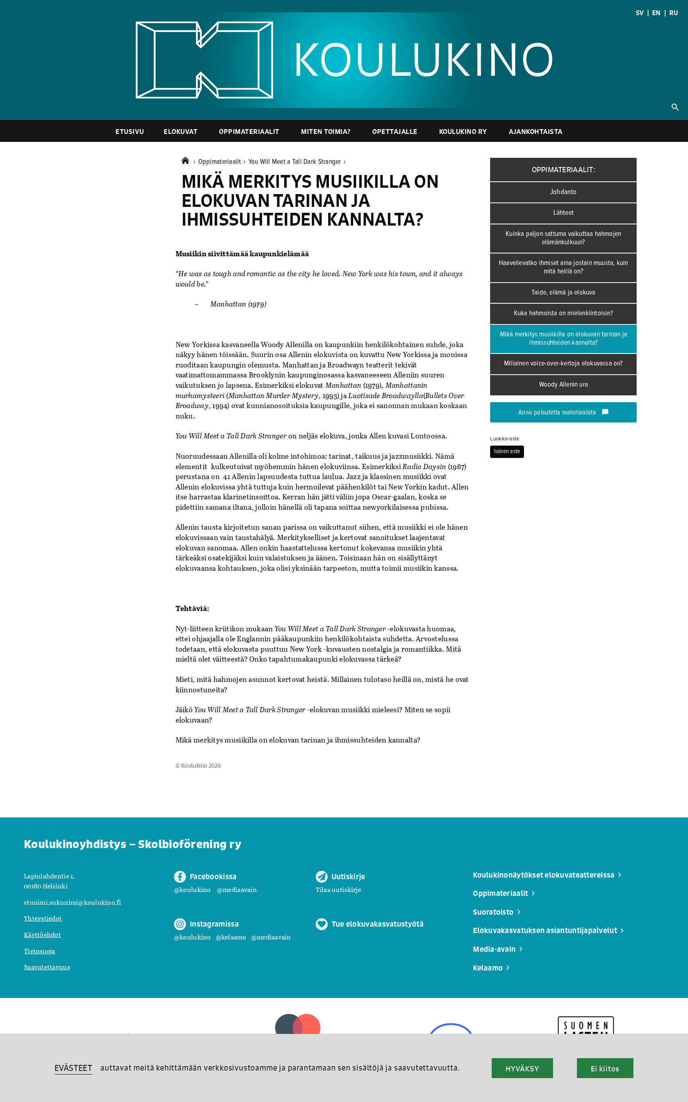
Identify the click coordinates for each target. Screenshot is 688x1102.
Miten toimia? (326, 131)
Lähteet (563, 213)
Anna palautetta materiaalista (563, 413)
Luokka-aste (504, 439)
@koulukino (192, 889)
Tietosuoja (39, 950)
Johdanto (563, 192)
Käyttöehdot (42, 934)
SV (640, 13)
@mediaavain (237, 889)
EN (656, 13)
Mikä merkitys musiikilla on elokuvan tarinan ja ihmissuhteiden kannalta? (563, 339)
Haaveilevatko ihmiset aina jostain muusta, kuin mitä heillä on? (563, 267)
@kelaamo (231, 936)
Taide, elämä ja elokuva (564, 292)
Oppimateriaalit (249, 131)
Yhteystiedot (43, 918)
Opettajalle (395, 131)
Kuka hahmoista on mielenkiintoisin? (563, 313)
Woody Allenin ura (563, 384)
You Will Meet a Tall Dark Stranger (297, 162)
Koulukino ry (463, 131)
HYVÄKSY (522, 1068)
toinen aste (507, 452)
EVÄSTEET (73, 1068)
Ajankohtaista (536, 131)
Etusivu (129, 131)
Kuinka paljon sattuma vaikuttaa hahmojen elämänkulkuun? (563, 238)
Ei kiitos (605, 1068)
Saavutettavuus (47, 966)
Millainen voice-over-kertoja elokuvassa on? (563, 363)
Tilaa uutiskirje (338, 889)
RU (673, 13)
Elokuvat (180, 131)
